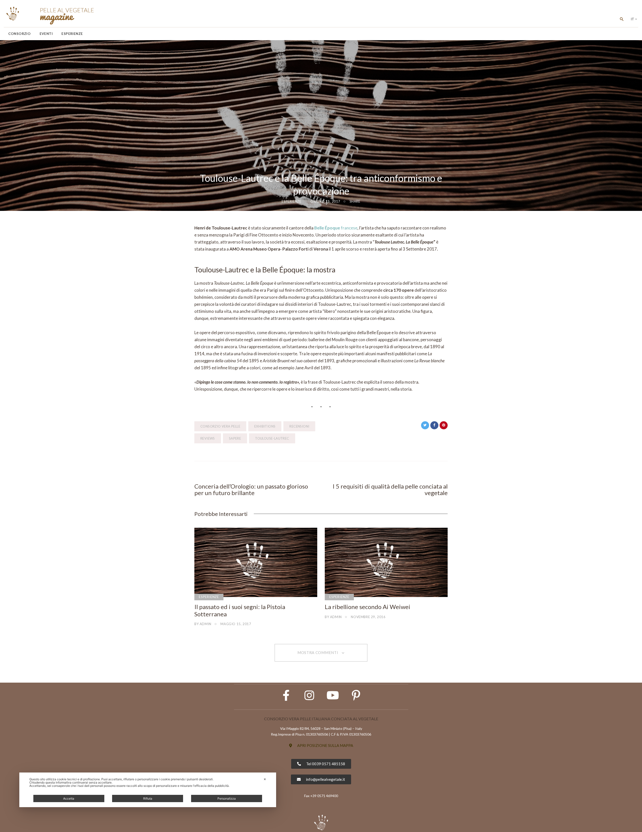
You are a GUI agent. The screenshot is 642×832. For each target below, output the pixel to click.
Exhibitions (264, 426)
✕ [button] (265, 779)
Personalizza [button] (226, 798)
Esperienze (291, 201)
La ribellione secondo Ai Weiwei (367, 606)
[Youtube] (333, 695)
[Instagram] (309, 695)
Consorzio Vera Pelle (220, 426)
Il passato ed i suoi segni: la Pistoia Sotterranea (239, 610)
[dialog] (147, 789)
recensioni (299, 426)
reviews (207, 438)
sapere (235, 438)
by (202, 624)
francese (335, 227)
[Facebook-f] (286, 695)
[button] (321, 745)
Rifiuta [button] (147, 798)
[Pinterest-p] (356, 695)
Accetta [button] (68, 798)
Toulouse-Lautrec (272, 438)
